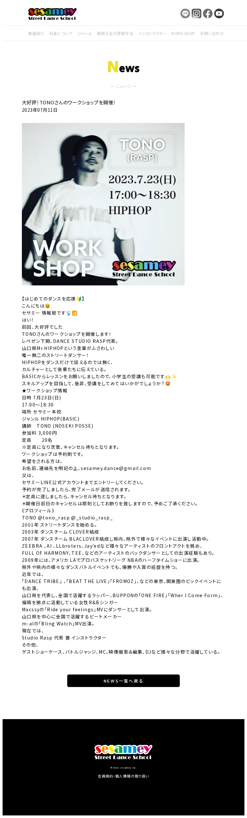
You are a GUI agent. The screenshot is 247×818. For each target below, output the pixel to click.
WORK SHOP (183, 33)
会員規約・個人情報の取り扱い (124, 776)
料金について (61, 33)
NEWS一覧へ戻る (123, 681)
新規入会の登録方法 (115, 33)
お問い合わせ (212, 33)
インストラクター (152, 33)
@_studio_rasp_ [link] (92, 517)
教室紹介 (36, 33)
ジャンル (85, 33)
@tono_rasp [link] (54, 517)
